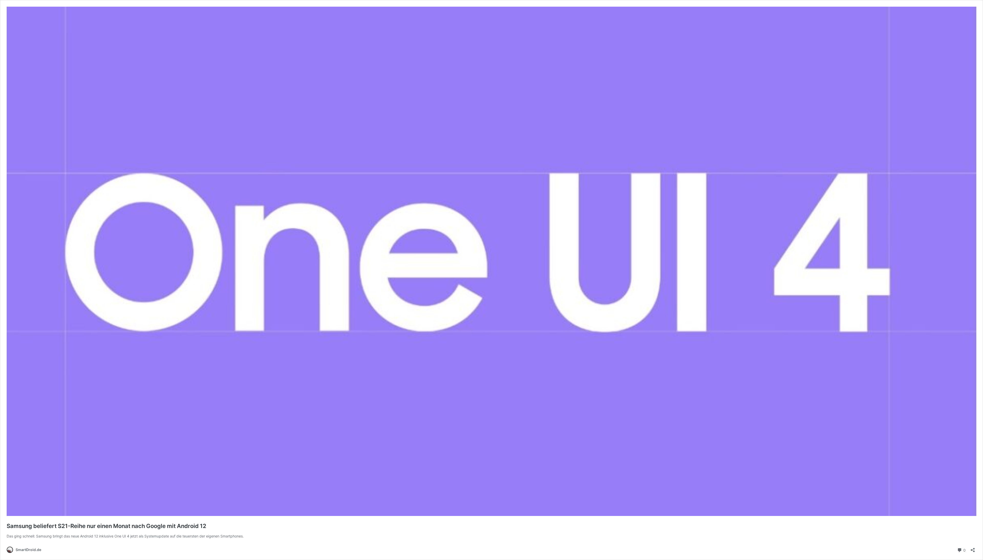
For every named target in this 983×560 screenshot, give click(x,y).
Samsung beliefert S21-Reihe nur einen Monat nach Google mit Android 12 (106, 526)
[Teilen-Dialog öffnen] (972, 548)
